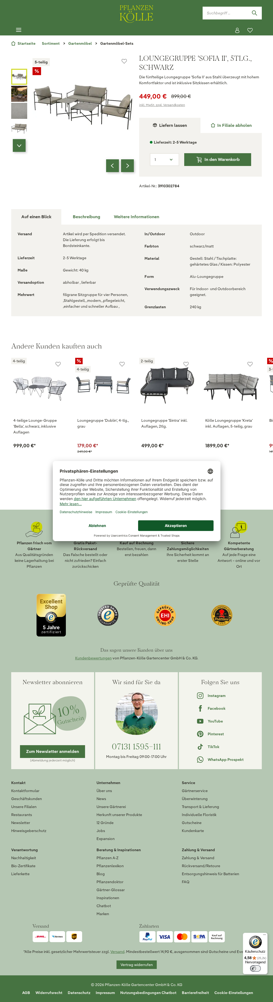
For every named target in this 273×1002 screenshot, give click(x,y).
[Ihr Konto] (237, 30)
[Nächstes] (127, 165)
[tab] (231, 125)
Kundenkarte (193, 830)
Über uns (104, 790)
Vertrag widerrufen (137, 964)
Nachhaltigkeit (23, 857)
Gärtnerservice (195, 790)
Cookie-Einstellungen (233, 992)
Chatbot (104, 905)
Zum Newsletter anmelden (52, 751)
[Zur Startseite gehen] (136, 13)
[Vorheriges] (112, 165)
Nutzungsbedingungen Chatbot (148, 992)
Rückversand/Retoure (201, 865)
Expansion (106, 838)
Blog (101, 873)
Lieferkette (20, 873)
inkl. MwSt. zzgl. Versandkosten (162, 105)
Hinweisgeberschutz (28, 830)
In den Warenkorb (222, 159)
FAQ (185, 881)
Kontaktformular (25, 790)
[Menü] (18, 30)
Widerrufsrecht (48, 992)
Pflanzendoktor (110, 881)
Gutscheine (192, 822)
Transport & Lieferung (200, 806)
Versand (117, 951)
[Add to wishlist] (58, 364)
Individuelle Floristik (199, 814)
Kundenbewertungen (93, 658)
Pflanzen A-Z (107, 857)
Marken (103, 913)
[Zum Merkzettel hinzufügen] (124, 61)
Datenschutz (79, 992)
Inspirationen (108, 897)
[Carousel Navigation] (120, 165)
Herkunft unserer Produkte (119, 814)
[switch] (255, 968)
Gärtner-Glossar (111, 889)
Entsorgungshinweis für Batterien (210, 873)
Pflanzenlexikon (110, 865)
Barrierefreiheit (195, 992)
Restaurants (21, 814)
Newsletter (20, 822)
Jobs (101, 830)
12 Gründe (105, 822)
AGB (26, 992)
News (101, 798)
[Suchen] (254, 13)
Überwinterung (195, 798)
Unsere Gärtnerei (111, 806)
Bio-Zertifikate (23, 865)
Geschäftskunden (26, 798)
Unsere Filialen (24, 806)
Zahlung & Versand (198, 857)
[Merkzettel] (250, 30)
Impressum (105, 992)
